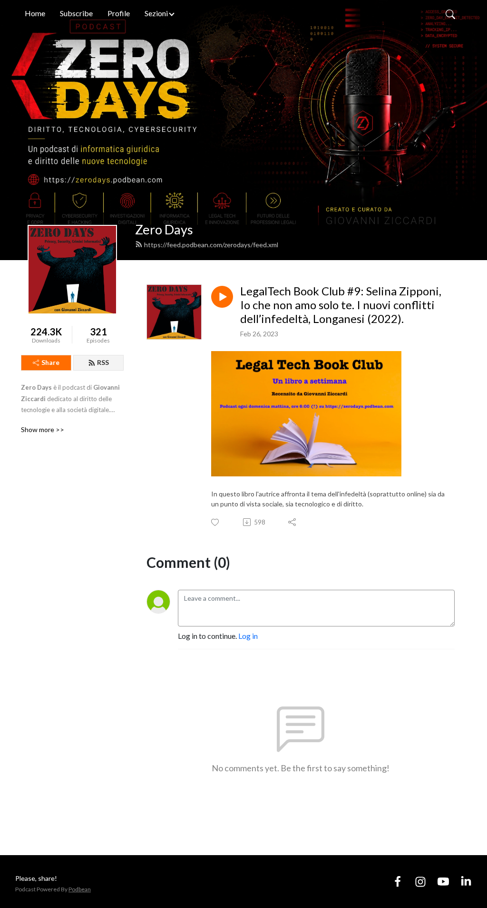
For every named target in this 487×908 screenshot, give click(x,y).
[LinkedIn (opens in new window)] (466, 881)
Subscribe (76, 13)
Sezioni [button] (156, 13)
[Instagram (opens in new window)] (420, 881)
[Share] (292, 522)
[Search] (450, 13)
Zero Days (164, 229)
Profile (118, 13)
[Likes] (215, 522)
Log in (248, 635)
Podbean (79, 889)
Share (50, 362)
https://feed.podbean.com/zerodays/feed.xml (211, 245)
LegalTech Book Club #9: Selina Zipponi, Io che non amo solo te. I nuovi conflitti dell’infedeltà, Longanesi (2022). (340, 304)
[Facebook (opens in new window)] (397, 881)
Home (35, 13)
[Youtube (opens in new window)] (443, 881)
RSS (103, 362)
